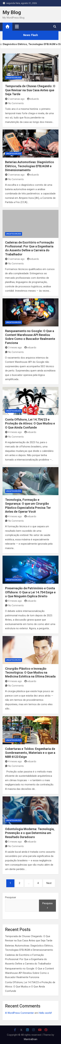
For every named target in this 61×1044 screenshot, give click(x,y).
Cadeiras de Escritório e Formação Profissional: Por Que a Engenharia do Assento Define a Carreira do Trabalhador (28, 959)
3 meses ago (15, 347)
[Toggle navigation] (16, 26)
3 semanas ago (16, 174)
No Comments (16, 103)
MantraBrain (30, 1039)
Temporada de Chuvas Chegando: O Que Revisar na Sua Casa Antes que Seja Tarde (30, 90)
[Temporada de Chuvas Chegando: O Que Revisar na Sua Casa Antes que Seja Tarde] (30, 68)
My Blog (12, 12)
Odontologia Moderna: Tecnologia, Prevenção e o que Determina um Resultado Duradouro (30, 833)
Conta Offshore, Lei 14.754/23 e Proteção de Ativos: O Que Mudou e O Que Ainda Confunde (30, 423)
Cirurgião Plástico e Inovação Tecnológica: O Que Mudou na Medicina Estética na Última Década (30, 672)
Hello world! (45, 1012)
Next (49, 883)
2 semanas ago (16, 99)
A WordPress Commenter (19, 1012)
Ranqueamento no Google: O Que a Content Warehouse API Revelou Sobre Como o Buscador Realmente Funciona (29, 973)
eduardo (34, 99)
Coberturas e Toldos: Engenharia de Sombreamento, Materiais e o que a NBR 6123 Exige (30, 753)
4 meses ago (15, 432)
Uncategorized (13, 78)
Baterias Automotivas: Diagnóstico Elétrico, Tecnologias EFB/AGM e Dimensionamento (29, 166)
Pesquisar (10, 897)
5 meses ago (15, 841)
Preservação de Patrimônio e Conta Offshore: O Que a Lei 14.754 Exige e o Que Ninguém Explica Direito (30, 592)
